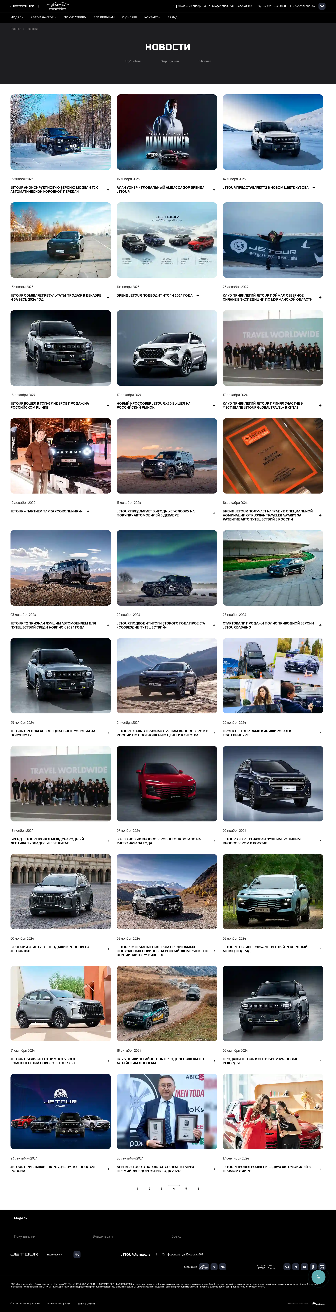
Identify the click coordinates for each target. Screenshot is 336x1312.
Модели (20, 1218)
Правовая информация (59, 1303)
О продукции (170, 61)
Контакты (152, 17)
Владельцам (103, 1236)
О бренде (204, 61)
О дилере (129, 17)
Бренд (176, 1236)
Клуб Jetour (133, 61)
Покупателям (24, 1236)
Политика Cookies (85, 1303)
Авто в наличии (44, 17)
